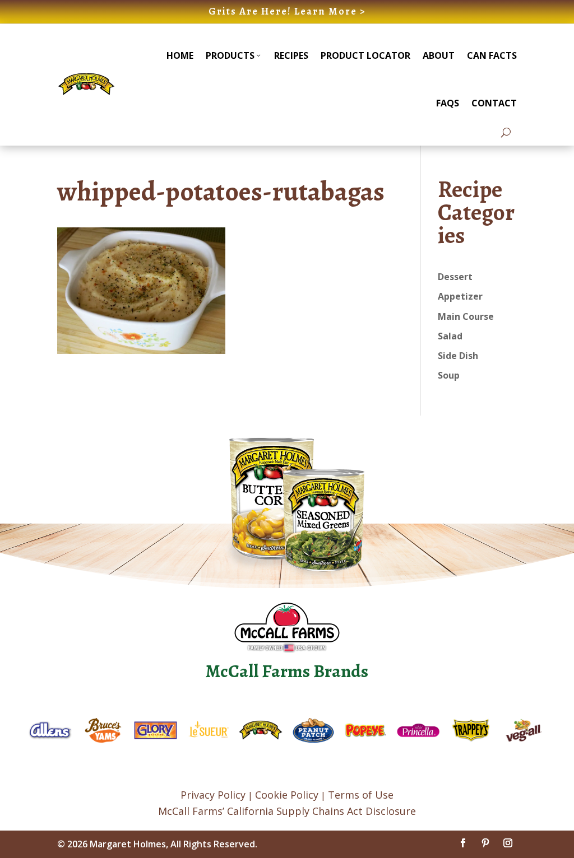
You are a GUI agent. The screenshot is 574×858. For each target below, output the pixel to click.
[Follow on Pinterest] (485, 843)
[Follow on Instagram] (508, 843)
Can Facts (492, 55)
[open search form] (506, 132)
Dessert (455, 277)
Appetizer (460, 296)
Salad (450, 336)
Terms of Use (361, 794)
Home (179, 55)
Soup (449, 375)
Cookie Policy (286, 794)
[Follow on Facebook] (463, 843)
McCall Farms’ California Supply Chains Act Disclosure (287, 811)
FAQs (447, 103)
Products (230, 55)
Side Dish (458, 355)
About (439, 55)
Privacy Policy (213, 794)
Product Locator (365, 55)
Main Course (466, 316)
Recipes (291, 55)
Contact (494, 103)
